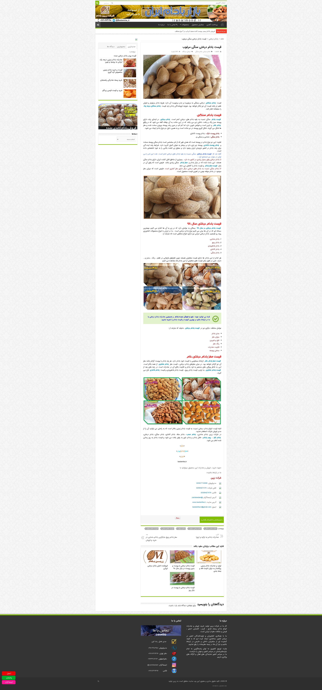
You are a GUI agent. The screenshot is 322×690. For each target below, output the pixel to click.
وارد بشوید (173, 605)
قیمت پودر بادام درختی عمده (125, 55)
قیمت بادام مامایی (213, 370)
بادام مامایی (164, 364)
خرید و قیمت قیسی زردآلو (112, 90)
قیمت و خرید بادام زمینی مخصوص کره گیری (112, 71)
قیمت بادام (216, 119)
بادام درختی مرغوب (195, 529)
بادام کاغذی (154, 370)
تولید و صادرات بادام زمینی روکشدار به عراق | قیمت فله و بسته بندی (210, 568)
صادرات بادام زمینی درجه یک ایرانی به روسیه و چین (111, 60)
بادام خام (217, 125)
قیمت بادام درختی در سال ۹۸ (209, 228)
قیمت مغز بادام (211, 165)
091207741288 (201, 483)
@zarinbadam (197, 497)
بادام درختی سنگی (210, 529)
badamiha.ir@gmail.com (201, 507)
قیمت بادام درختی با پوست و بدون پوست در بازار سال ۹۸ (183, 567)
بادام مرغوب (181, 529)
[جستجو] (97, 3)
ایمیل (9, 673)
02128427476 (201, 488)
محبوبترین (121, 46)
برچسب (132, 51)
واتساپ (9, 677)
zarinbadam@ (152, 665)
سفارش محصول (198, 24)
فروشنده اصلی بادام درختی (205, 31)
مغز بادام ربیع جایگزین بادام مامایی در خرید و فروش (161, 537)
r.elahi (217, 52)
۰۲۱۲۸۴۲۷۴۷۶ (153, 653)
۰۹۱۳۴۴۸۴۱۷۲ (153, 659)
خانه (222, 24)
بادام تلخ (217, 437)
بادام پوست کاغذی (211, 145)
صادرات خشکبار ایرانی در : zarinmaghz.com (219, 685)
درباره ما (161, 24)
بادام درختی (213, 39)
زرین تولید (172, 681)
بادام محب (191, 434)
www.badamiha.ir (199, 502)
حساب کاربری (221, 3)
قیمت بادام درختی (204, 153)
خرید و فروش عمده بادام (184, 316)
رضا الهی (154, 641)
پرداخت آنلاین (212, 24)
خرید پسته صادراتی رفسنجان (111, 80)
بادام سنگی (198, 52)
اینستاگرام (9, 682)
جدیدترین (131, 46)
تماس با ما (171, 24)
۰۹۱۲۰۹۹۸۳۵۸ (153, 648)
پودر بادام (207, 437)
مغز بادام (184, 162)
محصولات (185, 24)
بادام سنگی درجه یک (152, 106)
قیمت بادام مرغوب (152, 529)
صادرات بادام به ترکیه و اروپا (207, 536)
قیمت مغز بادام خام (213, 361)
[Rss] (112, 3)
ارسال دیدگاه (186, 52)
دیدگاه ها (110, 46)
